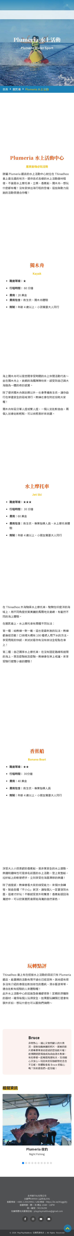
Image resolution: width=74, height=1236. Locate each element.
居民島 (17, 89)
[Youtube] (41, 1219)
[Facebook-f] (25, 1219)
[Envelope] (49, 1219)
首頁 (5, 89)
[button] (67, 5)
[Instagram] (33, 1219)
